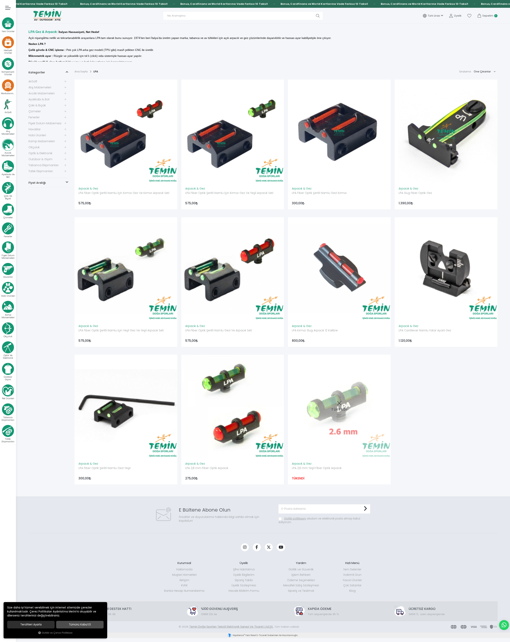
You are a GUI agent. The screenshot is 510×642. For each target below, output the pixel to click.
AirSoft (32, 81)
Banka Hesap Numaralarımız (184, 590)
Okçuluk (34, 147)
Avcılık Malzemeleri (41, 93)
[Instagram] (245, 547)
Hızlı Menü (352, 562)
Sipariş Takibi (244, 580)
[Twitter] (269, 547)
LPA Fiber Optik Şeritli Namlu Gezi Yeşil (104, 468)
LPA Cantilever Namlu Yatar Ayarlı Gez (425, 330)
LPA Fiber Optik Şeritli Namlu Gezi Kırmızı (319, 193)
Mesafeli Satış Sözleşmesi (301, 585)
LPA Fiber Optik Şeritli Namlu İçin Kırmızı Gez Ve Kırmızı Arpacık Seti (123, 193)
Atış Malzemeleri (39, 87)
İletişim (184, 580)
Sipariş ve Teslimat (301, 590)
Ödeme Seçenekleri (301, 580)
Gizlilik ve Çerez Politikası (57, 632)
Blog (352, 590)
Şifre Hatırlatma (244, 569)
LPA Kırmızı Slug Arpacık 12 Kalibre (315, 330)
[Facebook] (257, 547)
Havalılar (34, 129)
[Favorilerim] (469, 16)
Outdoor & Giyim (40, 159)
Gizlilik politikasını (295, 518)
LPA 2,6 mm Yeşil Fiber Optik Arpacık (317, 468)
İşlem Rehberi (300, 574)
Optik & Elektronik (40, 153)
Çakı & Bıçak (37, 105)
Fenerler (34, 117)
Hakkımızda (184, 569)
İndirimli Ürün (352, 574)
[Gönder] (365, 509)
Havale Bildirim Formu (244, 590)
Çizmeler (34, 111)
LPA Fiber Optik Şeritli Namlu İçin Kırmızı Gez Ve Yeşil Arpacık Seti (229, 193)
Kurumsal (184, 562)
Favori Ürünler (352, 580)
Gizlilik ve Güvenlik (301, 569)
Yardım (301, 562)
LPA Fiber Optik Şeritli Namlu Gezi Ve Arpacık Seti (218, 330)
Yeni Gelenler (352, 569)
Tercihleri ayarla (31, 624)
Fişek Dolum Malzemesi (44, 123)
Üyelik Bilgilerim (243, 574)
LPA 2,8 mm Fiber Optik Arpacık (206, 468)
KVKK (184, 585)
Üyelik (244, 562)
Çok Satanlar (352, 585)
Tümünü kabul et (80, 624)
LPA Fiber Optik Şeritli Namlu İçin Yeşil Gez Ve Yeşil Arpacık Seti (121, 330)
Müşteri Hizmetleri (184, 574)
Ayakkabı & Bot (39, 99)
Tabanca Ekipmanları (43, 165)
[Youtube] (281, 547)
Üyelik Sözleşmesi (243, 585)
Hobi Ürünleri (37, 135)
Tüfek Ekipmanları (40, 171)
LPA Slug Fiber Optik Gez (415, 193)
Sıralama (465, 71)
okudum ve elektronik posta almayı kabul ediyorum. (319, 520)
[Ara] (318, 16)
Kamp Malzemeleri (41, 141)
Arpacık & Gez (88, 188)
